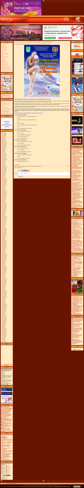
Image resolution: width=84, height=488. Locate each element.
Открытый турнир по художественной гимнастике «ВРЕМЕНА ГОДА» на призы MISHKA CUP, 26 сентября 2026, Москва (77, 202)
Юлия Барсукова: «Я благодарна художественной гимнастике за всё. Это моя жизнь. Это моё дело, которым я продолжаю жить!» (77, 241)
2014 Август (4, 190)
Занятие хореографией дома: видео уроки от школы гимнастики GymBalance (6, 411)
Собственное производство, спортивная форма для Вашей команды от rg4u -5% (77, 299)
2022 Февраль (4, 284)
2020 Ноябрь (4, 268)
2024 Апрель (4, 311)
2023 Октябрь (4, 305)
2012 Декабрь (4, 169)
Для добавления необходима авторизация (7, 365)
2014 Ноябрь (4, 193)
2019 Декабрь (4, 257)
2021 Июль (4, 277)
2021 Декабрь (4, 282)
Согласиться (77, 486)
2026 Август (4, 340)
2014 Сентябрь (4, 191)
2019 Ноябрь (4, 256)
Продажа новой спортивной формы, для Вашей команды (77, 301)
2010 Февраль (4, 135)
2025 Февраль (4, 321)
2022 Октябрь (4, 292)
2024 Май (3, 312)
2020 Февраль (4, 259)
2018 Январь (4, 233)
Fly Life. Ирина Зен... (76, 115)
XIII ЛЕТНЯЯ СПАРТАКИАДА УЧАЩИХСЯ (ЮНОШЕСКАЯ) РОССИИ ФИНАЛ (77, 257)
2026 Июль (4, 339)
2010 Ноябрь (4, 143)
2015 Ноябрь (4, 206)
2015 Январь (4, 195)
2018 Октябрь (4, 242)
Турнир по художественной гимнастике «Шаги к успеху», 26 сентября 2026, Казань (77, 149)
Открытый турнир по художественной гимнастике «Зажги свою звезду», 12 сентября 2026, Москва (76, 194)
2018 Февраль (4, 234)
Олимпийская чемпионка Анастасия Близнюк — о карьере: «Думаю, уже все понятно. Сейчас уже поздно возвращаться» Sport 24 (77, 236)
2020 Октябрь (4, 267)
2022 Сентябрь (4, 291)
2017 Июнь (4, 226)
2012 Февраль (4, 159)
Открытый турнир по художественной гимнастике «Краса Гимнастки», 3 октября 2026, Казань (77, 206)
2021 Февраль (4, 271)
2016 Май (3, 212)
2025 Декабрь (4, 332)
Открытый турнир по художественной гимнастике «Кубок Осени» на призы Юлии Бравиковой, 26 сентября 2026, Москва (77, 153)
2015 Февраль (4, 196)
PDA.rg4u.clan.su (78, 349)
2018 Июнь (4, 238)
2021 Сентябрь (4, 279)
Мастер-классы (4, 104)
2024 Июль (4, 314)
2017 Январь (4, 220)
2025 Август (4, 328)
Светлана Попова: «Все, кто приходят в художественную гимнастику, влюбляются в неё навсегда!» (77, 245)
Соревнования (4, 103)
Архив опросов (8, 383)
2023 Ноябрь (4, 306)
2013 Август (4, 178)
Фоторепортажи (5, 112)
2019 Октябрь (4, 255)
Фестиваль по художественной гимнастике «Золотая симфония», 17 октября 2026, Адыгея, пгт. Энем (77, 179)
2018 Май (3, 237)
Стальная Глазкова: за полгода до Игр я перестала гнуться (76, 227)
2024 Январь (4, 308)
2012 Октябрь (4, 167)
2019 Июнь (4, 251)
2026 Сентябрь (4, 341)
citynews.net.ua (17, 164)
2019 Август (4, 253)
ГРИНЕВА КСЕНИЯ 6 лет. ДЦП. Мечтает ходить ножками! (77, 261)
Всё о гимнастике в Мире (6, 108)
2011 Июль (3, 152)
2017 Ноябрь (4, 231)
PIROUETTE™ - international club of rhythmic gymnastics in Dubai (6, 443)
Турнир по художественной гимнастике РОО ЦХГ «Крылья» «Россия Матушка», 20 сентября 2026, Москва (77, 157)
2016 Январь (4, 208)
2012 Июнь (4, 163)
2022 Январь (4, 283)
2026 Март (3, 335)
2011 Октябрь (4, 155)
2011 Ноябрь (4, 156)
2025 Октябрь (4, 330)
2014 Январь (4, 183)
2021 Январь (4, 270)
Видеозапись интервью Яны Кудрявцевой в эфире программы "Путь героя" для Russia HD (6, 426)
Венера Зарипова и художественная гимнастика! (6, 418)
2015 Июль (4, 202)
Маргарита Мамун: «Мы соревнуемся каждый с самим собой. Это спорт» (6, 423)
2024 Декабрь (4, 319)
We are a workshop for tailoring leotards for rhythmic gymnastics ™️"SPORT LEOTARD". (6, 457)
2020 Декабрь (4, 269)
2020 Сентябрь (4, 266)
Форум (5, 23)
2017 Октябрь (4, 230)
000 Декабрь (4, 132)
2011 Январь (4, 145)
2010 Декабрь (4, 144)
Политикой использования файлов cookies (62, 486)
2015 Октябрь (4, 205)
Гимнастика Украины (21, 166)
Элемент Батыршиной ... (77, 125)
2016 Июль (4, 214)
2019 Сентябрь (4, 254)
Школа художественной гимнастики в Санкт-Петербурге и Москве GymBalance (6, 454)
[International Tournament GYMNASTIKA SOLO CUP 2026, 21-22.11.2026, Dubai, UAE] (6, 97)
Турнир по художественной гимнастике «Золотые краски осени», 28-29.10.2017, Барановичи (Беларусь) (77, 325)
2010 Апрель (4, 137)
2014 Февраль (4, 184)
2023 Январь (4, 295)
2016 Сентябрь (4, 216)
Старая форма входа (77, 48)
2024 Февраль (4, 309)
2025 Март (3, 322)
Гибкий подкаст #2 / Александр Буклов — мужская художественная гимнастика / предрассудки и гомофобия (6, 414)
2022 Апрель (4, 286)
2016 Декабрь (4, 219)
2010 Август (4, 140)
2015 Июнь (4, 201)
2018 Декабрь (4, 244)
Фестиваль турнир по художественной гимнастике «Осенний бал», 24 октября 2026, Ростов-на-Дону (76, 176)
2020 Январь (4, 258)
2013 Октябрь (4, 180)
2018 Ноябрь (4, 243)
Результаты (4, 107)
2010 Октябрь (4, 142)
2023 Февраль (4, 296)
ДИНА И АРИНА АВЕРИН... (77, 135)
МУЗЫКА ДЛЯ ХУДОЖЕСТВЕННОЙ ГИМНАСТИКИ (4, 437)
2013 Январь (4, 170)
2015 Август (4, 203)
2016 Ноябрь (4, 218)
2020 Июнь (4, 263)
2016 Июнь (4, 213)
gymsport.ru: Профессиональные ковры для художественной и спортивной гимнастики (6, 451)
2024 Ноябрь (4, 318)
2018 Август (4, 240)
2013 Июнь (4, 176)
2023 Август (4, 303)
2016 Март (3, 210)
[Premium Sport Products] (21, 481)
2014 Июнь (4, 188)
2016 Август (4, 215)
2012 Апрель (4, 161)
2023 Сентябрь (4, 304)
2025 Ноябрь (4, 331)
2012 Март (3, 160)
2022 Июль (4, 289)
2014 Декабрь (4, 194)
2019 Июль (4, 252)
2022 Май (3, 287)
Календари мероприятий (6, 101)
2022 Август (4, 290)
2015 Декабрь (4, 207)
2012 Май (3, 162)
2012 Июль (4, 164)
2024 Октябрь (4, 317)
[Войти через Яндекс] (26, 171)
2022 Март (3, 285)
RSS (82, 22)
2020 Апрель (4, 261)
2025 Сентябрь (4, 329)
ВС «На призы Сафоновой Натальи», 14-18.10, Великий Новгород (77, 263)
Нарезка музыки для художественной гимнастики (7, 407)
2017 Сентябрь (4, 229)
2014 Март (3, 185)
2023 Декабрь (4, 307)
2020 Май (3, 262)
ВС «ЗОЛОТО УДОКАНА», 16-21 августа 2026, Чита (77, 272)
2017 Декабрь (4, 232)
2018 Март (3, 235)
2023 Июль (4, 302)
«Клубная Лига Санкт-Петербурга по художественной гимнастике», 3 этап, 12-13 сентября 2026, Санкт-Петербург (77, 198)
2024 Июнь (4, 313)
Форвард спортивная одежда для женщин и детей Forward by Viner (6, 440)
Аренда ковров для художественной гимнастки (6, 459)
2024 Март (3, 310)
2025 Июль (4, 327)
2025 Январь (4, 320)
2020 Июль (4, 264)
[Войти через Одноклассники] (29, 171)
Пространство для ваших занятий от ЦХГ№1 (76, 297)
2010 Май (3, 138)
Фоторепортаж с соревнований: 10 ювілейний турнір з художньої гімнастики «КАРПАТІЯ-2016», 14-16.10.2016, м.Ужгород (77, 336)
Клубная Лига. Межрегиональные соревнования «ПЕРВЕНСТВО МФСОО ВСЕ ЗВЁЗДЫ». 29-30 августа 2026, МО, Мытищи (77, 167)
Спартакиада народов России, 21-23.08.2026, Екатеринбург (76, 269)
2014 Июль (4, 189)
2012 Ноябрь (4, 168)
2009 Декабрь (4, 133)
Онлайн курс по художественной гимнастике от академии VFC (77, 303)
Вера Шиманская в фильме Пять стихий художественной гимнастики (6, 420)
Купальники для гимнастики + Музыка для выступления (77, 307)
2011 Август (4, 153)
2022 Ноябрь (4, 293)
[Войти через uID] (22, 171)
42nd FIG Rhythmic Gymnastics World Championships (75, 275)
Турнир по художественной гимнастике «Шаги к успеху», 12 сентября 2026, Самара (77, 163)
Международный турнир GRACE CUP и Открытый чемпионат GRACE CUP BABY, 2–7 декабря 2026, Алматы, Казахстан (77, 172)
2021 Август (4, 278)
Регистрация (9, 23)
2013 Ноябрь (4, 181)
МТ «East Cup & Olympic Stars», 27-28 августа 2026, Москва (76, 259)
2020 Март (3, 260)
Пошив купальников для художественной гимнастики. (77, 314)
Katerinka (35, 166)
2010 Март (3, 136)
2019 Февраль (4, 246)
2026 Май (3, 337)
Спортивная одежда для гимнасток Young (6, 448)
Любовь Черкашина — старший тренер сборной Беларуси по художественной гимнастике (6, 429)
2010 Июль (4, 139)
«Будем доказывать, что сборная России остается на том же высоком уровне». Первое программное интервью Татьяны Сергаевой (77, 232)
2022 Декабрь (4, 294)
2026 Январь (4, 333)
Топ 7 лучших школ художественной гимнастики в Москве (77, 220)
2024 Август (4, 315)
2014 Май (3, 187)
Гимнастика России (5, 109)
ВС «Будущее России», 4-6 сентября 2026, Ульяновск (77, 267)
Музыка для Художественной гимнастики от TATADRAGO (7, 409)
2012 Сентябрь (4, 166)
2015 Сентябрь (4, 204)
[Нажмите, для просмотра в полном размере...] (42, 96)
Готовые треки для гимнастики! (5, 417)
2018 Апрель (4, 236)
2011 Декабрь (4, 157)
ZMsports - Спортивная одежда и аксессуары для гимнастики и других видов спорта (5, 446)
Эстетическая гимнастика (6, 113)
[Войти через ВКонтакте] (24, 171)
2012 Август (4, 165)
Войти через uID (77, 43)
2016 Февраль (4, 209)
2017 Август (4, 228)
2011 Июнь (3, 151)
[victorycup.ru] (77, 74)
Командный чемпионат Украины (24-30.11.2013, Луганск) (37, 99)
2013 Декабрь (4, 182)
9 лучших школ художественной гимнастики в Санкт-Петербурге (77, 222)
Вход (13, 23)
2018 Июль (4, 239)
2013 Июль (4, 177)
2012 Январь (4, 158)
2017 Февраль (4, 221)
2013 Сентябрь (4, 179)
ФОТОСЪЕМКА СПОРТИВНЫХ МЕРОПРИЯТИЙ (77, 305)
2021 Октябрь (4, 280)
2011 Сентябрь (4, 154)
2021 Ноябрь (4, 281)
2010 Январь (4, 134)
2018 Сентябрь (4, 241)
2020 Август (4, 265)
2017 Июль (4, 227)
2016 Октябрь (4, 217)
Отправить (20, 176)
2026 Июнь (4, 338)
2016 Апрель (4, 211)
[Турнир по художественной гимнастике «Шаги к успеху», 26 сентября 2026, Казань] (77, 111)
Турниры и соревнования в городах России (77, 273)
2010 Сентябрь (4, 141)
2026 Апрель (4, 336)
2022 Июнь (4, 288)
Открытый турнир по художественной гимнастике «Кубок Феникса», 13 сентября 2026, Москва (77, 160)
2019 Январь (4, 245)
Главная (2, 23)
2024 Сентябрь (4, 316)
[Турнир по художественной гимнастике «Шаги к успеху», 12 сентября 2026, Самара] (6, 90)
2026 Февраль (4, 334)
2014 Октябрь (4, 192)
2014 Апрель (4, 186)
